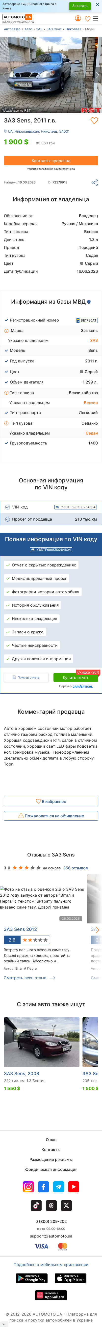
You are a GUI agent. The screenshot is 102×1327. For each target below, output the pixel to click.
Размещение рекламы (51, 1159)
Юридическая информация (51, 1169)
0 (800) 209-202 (51, 1221)
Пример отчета (29, 677)
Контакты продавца (51, 160)
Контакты (51, 1149)
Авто (28, 29)
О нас (51, 1139)
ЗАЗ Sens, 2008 (21, 1073)
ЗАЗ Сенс (54, 29)
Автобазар (12, 29)
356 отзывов (75, 867)
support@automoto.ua (51, 1236)
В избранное (53, 801)
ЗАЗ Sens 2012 (20, 929)
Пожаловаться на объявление (54, 815)
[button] (97, 18)
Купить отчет (80, 676)
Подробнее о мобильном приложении (51, 1264)
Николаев (73, 29)
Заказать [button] (80, 5)
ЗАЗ (39, 29)
